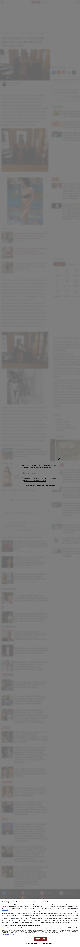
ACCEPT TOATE (40, 939)
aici (14, 918)
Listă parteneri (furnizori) (8, 934)
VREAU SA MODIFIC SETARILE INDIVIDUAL (39, 943)
